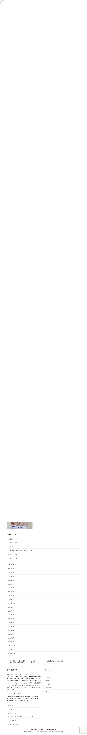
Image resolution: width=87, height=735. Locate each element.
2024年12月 (11, 646)
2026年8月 (11, 569)
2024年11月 (11, 649)
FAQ (47, 691)
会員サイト (49, 684)
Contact (48, 687)
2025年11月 (11, 603)
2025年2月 (11, 638)
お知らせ (10, 539)
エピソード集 (13, 558)
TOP (47, 673)
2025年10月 (11, 607)
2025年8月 (11, 615)
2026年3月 (11, 588)
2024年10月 (11, 653)
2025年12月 (11, 599)
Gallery (48, 677)
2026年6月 (11, 576)
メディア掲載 (13, 543)
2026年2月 (11, 592)
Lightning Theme (43, 731)
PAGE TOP (83, 711)
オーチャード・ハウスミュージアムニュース (20, 550)
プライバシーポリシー (36, 661)
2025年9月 (11, 611)
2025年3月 (11, 634)
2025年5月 (11, 626)
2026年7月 (11, 572)
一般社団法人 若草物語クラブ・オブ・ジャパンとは (23, 662)
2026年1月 (11, 595)
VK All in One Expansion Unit (55, 731)
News (48, 680)
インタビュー (12, 546)
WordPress (33, 731)
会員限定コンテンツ (14, 554)
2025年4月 (11, 630)
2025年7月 (11, 619)
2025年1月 (11, 642)
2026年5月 (11, 580)
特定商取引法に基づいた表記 (54, 661)
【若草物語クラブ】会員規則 (17, 661)
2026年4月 (11, 584)
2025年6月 (11, 622)
